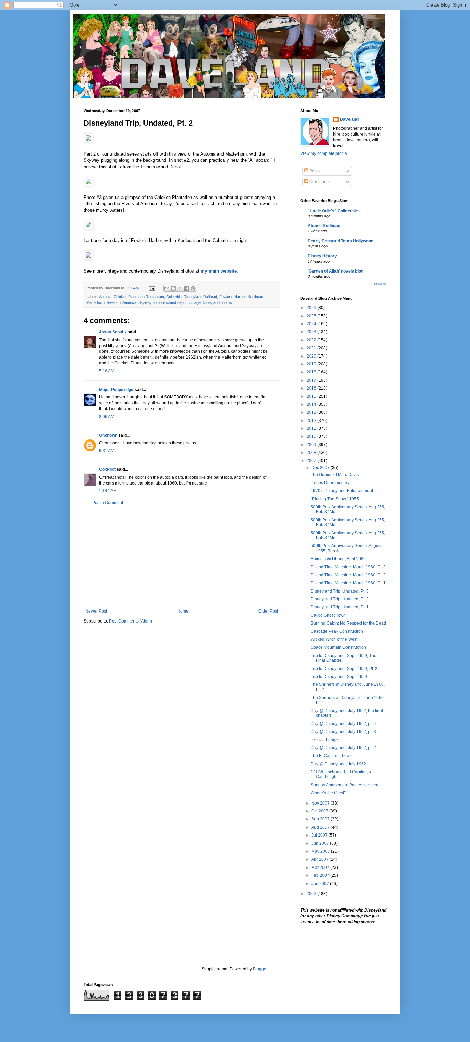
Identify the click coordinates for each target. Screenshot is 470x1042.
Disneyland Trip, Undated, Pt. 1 (340, 607)
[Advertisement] (181, 557)
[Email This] (166, 288)
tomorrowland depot (169, 302)
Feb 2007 (320, 875)
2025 (312, 315)
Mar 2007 (320, 867)
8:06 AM (106, 416)
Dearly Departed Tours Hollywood (340, 240)
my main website (219, 271)
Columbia (174, 297)
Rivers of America (121, 302)
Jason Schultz (113, 332)
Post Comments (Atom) (130, 621)
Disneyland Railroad (200, 297)
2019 (312, 364)
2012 (312, 420)
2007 (312, 460)
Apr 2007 (320, 859)
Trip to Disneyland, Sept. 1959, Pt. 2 (344, 668)
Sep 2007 (321, 819)
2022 (312, 340)
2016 (312, 388)
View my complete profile (323, 153)
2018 (312, 372)
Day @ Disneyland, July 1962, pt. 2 (343, 747)
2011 (312, 428)
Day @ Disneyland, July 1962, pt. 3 (343, 731)
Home (183, 611)
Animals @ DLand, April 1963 (338, 558)
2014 (312, 404)
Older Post (268, 611)
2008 (312, 452)
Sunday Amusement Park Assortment (345, 785)
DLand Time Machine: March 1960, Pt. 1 (348, 583)
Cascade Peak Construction (337, 631)
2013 (312, 412)
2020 (312, 356)
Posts (314, 171)
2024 (312, 323)
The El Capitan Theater (332, 755)
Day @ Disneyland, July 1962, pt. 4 (343, 723)
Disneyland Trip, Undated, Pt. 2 (340, 599)
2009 (312, 444)
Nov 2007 (321, 803)
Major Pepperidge (116, 389)
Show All (380, 284)
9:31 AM (106, 450)
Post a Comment (107, 502)
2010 (312, 436)
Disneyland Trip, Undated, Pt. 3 (340, 591)
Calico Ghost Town (328, 615)
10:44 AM (108, 490)
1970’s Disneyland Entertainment (342, 490)
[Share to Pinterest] (193, 288)
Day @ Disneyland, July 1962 (338, 764)
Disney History (322, 256)
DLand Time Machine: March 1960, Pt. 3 (348, 567)
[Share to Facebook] (186, 288)
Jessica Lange (324, 739)
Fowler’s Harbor (232, 297)
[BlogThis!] (173, 288)
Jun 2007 (320, 843)
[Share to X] (180, 288)
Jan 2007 (320, 883)
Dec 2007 (321, 467)
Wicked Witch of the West (334, 639)
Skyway (144, 302)
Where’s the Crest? (328, 792)
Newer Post (96, 611)
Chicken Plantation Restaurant (139, 297)
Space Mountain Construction (338, 647)
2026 (312, 307)
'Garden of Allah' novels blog (335, 271)
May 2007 (321, 851)
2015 (312, 396)
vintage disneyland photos (210, 302)
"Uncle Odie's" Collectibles (334, 211)
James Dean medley (330, 482)
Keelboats (256, 297)
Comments (319, 181)
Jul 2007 (320, 835)
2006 (312, 893)
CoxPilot (107, 469)
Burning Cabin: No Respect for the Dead (348, 623)
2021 (312, 347)
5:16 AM (106, 371)
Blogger (260, 969)
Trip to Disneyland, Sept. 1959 (339, 676)
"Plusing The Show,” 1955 (335, 499)
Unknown (108, 435)
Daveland (349, 119)
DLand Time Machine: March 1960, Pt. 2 (348, 575)
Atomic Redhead (324, 225)
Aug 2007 (321, 827)
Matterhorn (95, 302)
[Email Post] (151, 288)
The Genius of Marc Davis (335, 474)
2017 (312, 380)
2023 (312, 331)
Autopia (105, 297)
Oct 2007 (320, 811)
